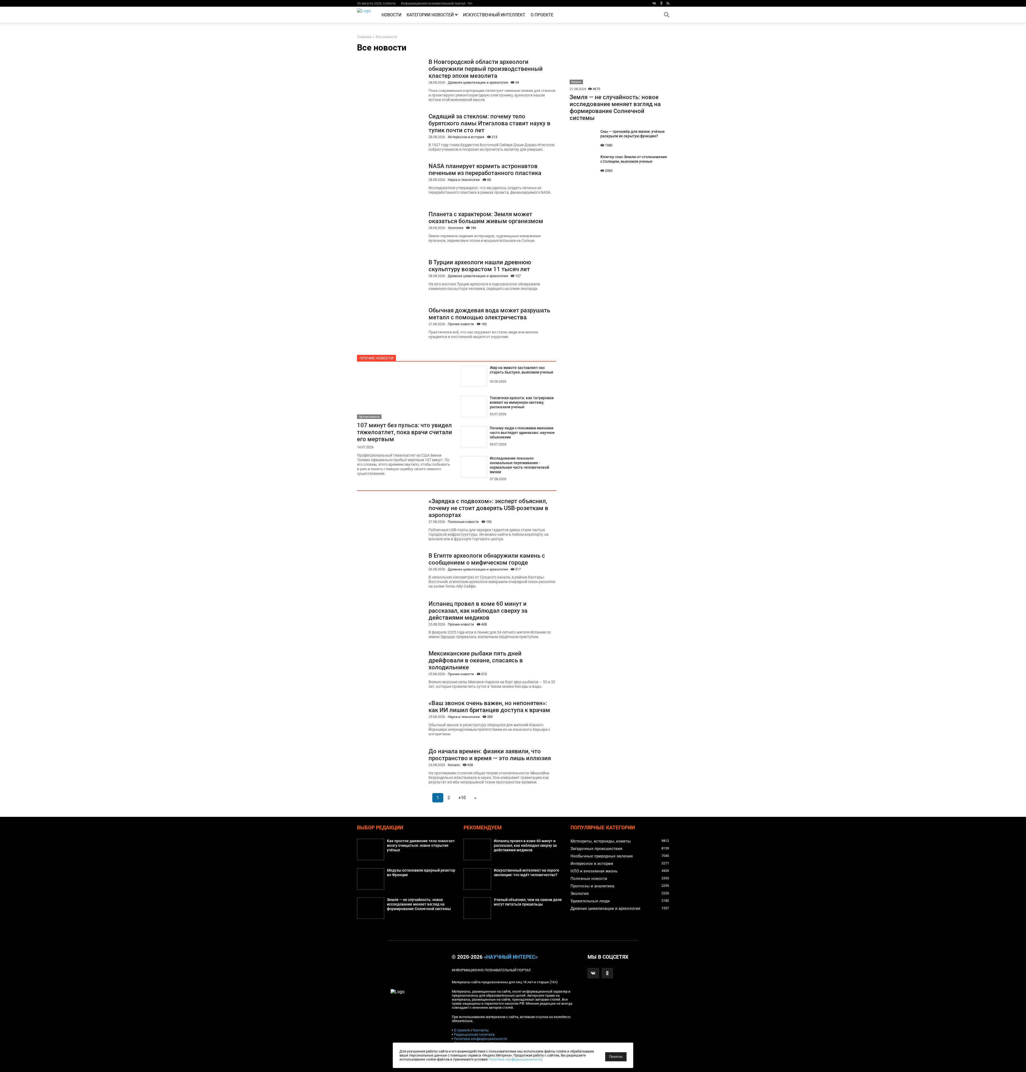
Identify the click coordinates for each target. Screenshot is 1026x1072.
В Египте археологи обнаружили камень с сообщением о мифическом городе (487, 559)
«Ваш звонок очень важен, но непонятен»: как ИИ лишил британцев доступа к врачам (489, 706)
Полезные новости (463, 522)
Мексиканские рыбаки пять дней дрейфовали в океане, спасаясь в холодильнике (476, 660)
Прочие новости (461, 324)
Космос (454, 765)
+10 (462, 797)
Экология (455, 228)
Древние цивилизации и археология (478, 82)
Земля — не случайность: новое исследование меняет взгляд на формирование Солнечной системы (615, 107)
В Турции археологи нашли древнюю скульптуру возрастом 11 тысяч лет (480, 266)
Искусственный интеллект (494, 14)
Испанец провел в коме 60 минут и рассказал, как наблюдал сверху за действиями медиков (478, 610)
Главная (364, 37)
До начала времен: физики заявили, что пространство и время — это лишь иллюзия (490, 755)
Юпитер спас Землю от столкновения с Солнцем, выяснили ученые (633, 159)
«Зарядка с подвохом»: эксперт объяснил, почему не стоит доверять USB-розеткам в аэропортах (488, 508)
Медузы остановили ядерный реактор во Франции (421, 872)
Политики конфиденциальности (515, 1059)
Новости (391, 14)
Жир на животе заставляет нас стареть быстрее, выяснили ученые (521, 370)
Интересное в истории (466, 137)
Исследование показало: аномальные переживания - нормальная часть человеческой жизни (519, 465)
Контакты (481, 1030)
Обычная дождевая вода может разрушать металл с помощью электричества (489, 314)
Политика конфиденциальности (480, 1039)
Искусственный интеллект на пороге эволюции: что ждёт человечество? (526, 872)
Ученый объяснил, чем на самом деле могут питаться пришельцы (528, 902)
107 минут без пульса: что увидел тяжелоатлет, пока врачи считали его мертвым (404, 432)
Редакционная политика (474, 1034)
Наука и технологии (464, 180)
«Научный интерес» (511, 957)
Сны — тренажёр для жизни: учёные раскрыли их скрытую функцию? (632, 133)
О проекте (542, 14)
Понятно (616, 1057)
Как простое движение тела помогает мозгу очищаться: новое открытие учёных (421, 845)
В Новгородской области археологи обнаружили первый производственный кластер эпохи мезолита (486, 68)
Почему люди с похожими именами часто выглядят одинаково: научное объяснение (522, 433)
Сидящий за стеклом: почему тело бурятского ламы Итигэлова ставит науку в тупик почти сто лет (489, 123)
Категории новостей (430, 14)
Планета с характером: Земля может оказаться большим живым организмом (486, 217)
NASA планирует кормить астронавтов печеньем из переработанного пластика (485, 169)
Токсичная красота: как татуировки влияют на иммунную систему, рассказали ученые (522, 402)
